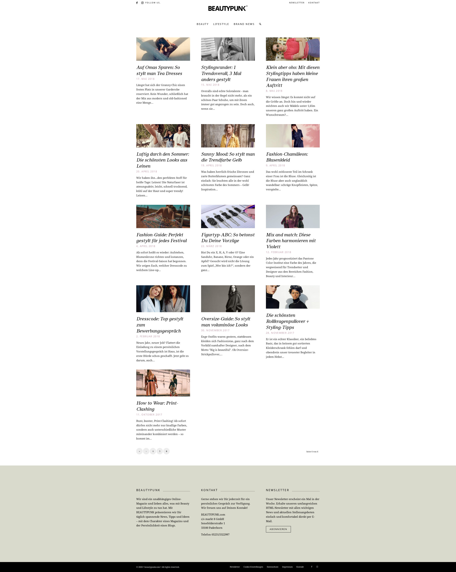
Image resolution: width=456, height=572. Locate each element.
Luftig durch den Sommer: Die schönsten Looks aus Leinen (162, 160)
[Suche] (259, 24)
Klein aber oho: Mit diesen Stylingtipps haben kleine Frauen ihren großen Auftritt (293, 76)
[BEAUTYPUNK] (228, 12)
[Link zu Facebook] (137, 2)
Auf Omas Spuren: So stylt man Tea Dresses (159, 70)
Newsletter (297, 2)
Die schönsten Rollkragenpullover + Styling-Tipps (287, 321)
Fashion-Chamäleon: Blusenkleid (287, 157)
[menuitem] (297, 3)
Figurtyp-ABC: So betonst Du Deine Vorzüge (228, 238)
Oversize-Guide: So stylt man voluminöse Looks (225, 322)
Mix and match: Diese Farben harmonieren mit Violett (291, 241)
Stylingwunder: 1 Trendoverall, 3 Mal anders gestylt (221, 73)
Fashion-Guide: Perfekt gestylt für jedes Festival (161, 238)
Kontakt (314, 2)
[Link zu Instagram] (142, 2)
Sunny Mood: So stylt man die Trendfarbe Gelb (228, 157)
